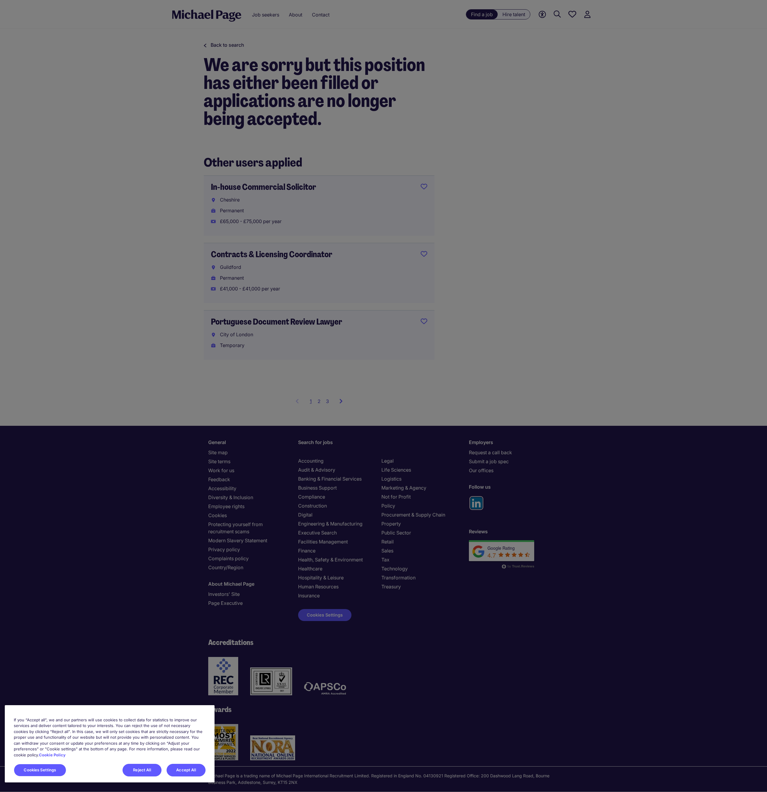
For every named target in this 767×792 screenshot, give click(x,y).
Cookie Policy (52, 754)
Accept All (186, 769)
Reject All (142, 769)
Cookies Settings (40, 769)
